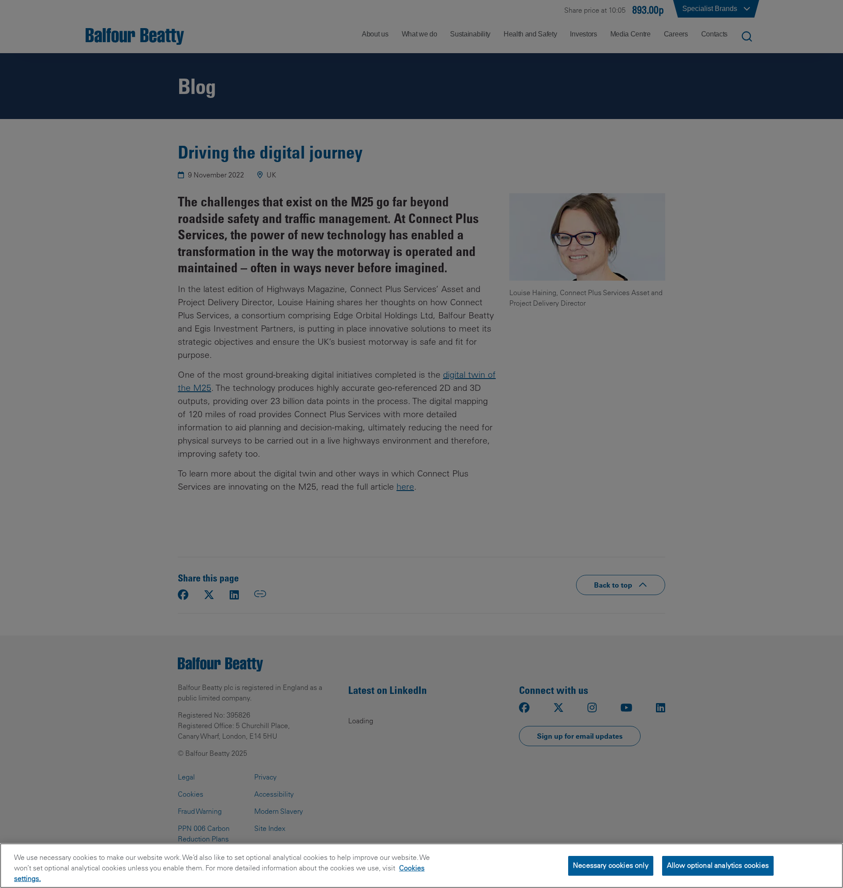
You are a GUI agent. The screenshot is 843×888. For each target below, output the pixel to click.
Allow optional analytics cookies (718, 865)
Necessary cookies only (610, 865)
